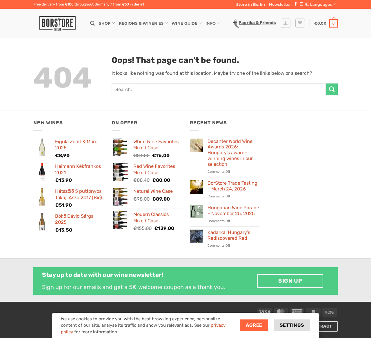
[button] (280, 4)
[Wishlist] (300, 23)
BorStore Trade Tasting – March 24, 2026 (232, 186)
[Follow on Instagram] (301, 4)
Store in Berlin (250, 4)
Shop (105, 23)
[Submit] (332, 89)
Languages (321, 4)
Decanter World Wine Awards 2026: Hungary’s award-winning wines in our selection (230, 153)
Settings (292, 325)
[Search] (92, 23)
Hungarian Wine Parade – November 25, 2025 (233, 210)
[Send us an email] (307, 4)
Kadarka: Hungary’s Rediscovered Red (229, 235)
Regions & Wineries (141, 23)
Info (210, 23)
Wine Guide (185, 23)
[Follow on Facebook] (295, 4)
